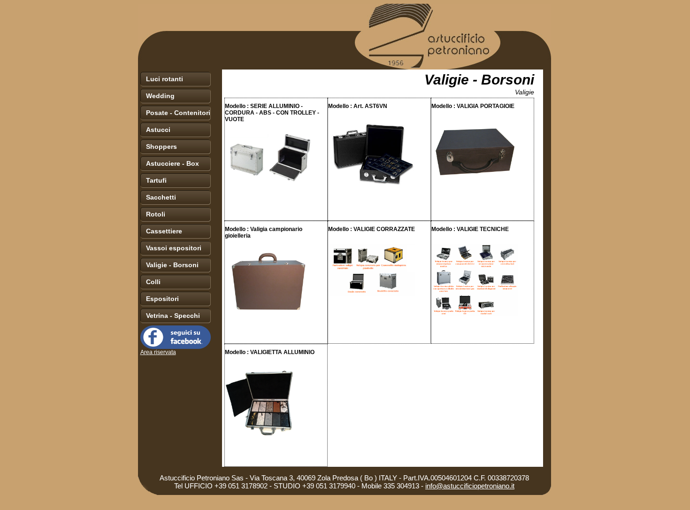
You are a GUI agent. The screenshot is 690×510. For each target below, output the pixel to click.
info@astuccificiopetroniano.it (469, 486)
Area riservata (158, 352)
